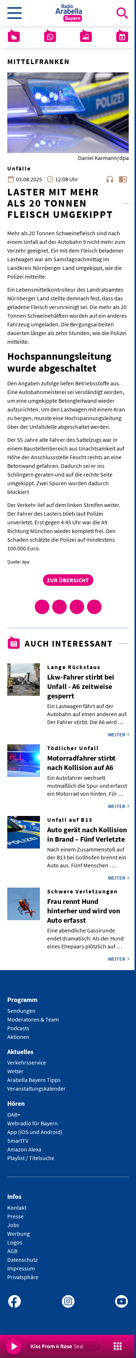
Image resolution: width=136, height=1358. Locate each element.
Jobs (13, 1224)
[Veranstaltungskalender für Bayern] (122, 36)
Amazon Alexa (24, 1149)
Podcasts (18, 1028)
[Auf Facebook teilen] (42, 607)
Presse (15, 1216)
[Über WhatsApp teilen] (77, 607)
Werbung (18, 1233)
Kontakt (16, 1207)
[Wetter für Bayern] (13, 36)
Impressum (21, 1268)
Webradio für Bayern (32, 1123)
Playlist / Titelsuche (30, 1158)
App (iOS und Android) (34, 1131)
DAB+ (13, 1114)
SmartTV (17, 1140)
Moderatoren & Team (33, 1019)
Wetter (15, 1071)
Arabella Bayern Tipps (34, 1079)
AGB (12, 1251)
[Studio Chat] (50, 36)
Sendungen (21, 1010)
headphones (110, 179)
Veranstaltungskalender (36, 1088)
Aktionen (18, 1036)
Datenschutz (22, 1259)
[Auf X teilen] (59, 607)
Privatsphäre (22, 1277)
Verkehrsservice (26, 1062)
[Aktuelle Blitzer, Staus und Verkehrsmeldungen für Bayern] (85, 36)
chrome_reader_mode (123, 179)
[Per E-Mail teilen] (94, 607)
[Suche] (122, 13)
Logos (14, 1242)
